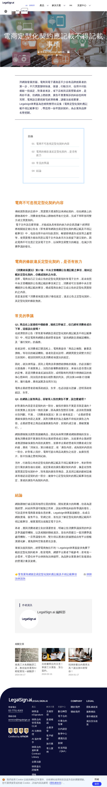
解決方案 (56, 5)
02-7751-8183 (15, 710)
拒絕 (97, 779)
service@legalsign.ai (19, 720)
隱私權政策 (55, 783)
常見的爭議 (42, 163)
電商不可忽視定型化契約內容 (52, 143)
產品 (42, 5)
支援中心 (81, 5)
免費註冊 (24, 11)
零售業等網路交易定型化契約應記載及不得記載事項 (47, 574)
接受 (97, 784)
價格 (70, 5)
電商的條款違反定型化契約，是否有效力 (56, 153)
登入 (17, 11)
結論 (38, 170)
